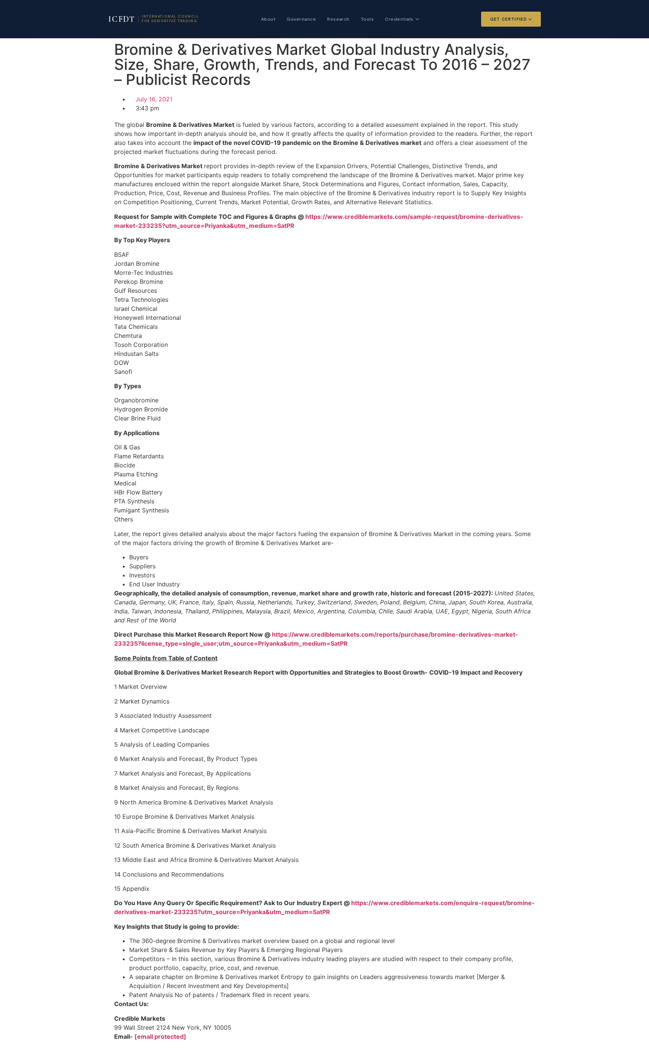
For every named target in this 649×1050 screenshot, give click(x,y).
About (268, 19)
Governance (301, 19)
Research (338, 19)
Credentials (399, 19)
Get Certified (508, 19)
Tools (367, 19)
